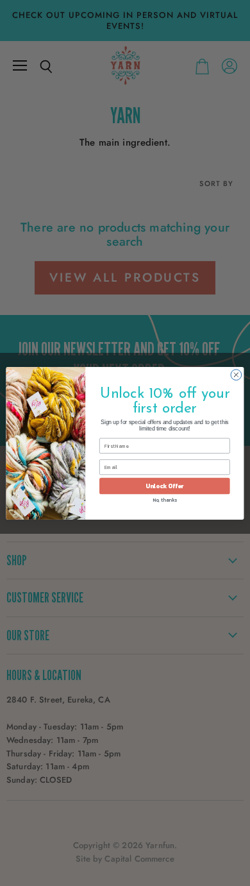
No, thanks (165, 499)
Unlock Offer (164, 485)
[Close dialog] (236, 374)
